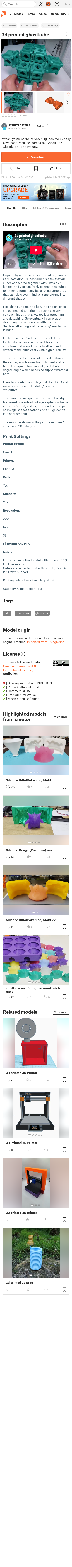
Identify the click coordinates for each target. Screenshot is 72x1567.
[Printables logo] (3, 14)
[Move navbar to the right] (68, 13)
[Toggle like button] (8, 787)
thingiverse (23, 613)
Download (38, 157)
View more (61, 716)
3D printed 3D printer (21, 1212)
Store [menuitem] (31, 13)
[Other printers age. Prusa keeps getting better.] (36, 192)
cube (7, 613)
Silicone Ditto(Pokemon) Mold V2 (31, 920)
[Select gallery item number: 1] (31, 772)
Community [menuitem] (58, 13)
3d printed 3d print (19, 1282)
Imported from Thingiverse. (46, 642)
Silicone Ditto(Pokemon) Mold (28, 780)
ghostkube (42, 613)
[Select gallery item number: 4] (40, 772)
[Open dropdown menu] (67, 34)
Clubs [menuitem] (43, 13)
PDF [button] (65, 224)
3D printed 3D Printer (21, 1073)
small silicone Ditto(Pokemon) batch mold (33, 989)
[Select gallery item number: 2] (34, 772)
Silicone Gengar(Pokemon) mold (30, 850)
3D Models (10, 25)
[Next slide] (67, 102)
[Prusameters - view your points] (48, 4)
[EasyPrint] (41, 4)
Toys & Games (30, 25)
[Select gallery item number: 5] (41, 842)
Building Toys (51, 25)
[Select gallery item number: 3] (37, 772)
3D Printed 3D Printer (21, 1142)
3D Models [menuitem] (16, 13)
